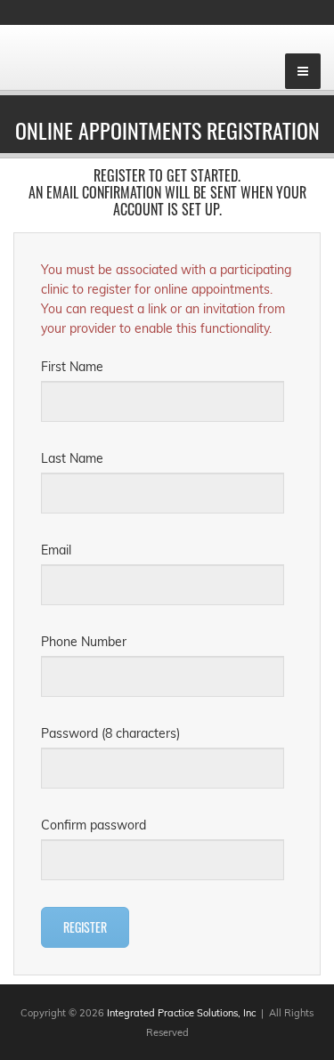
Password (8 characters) (110, 733)
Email (56, 550)
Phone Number (83, 642)
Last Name (72, 458)
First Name (72, 367)
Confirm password (93, 825)
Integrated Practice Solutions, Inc (181, 1013)
